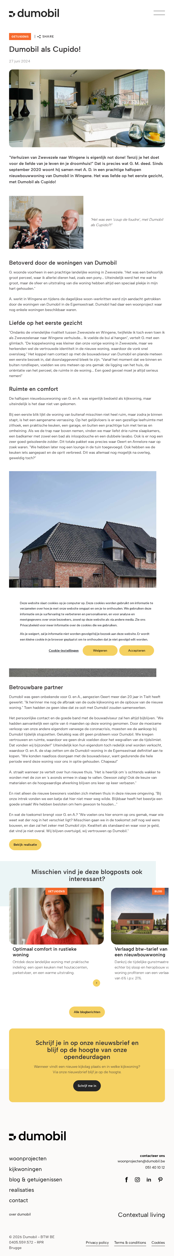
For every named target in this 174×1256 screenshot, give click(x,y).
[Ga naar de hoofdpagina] (34, 13)
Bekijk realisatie (25, 845)
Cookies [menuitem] (158, 1242)
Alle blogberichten (87, 1012)
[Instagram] (137, 1179)
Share (48, 36)
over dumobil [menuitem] (20, 1214)
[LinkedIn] (149, 1179)
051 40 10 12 (155, 1167)
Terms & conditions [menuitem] (130, 1242)
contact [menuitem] (18, 1200)
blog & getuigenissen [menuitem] (35, 1179)
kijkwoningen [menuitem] (25, 1169)
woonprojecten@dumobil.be (141, 1161)
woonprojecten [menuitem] (28, 1158)
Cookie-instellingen (64, 650)
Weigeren (100, 650)
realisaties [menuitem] (21, 1190)
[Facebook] (127, 1179)
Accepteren (136, 650)
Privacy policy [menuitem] (97, 1242)
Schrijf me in (87, 1086)
